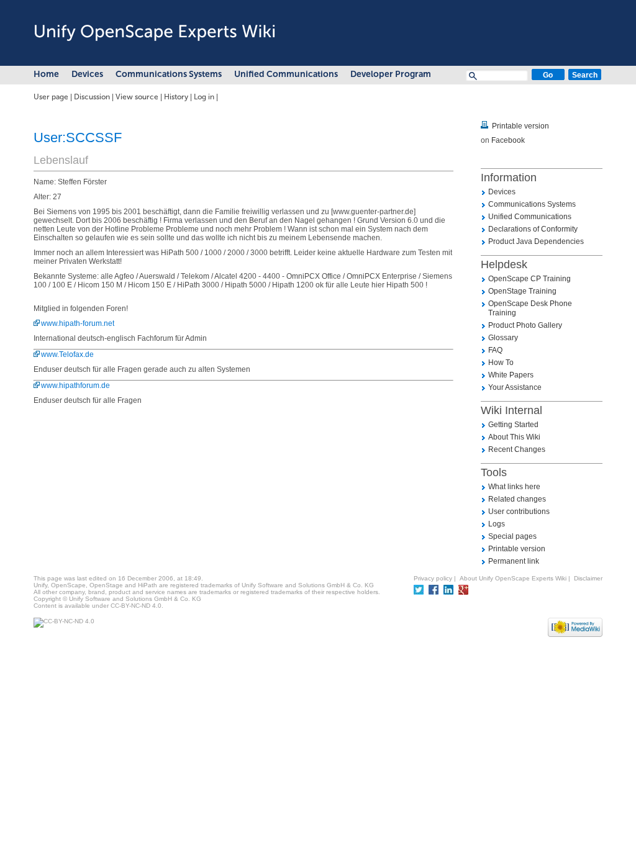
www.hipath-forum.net (77, 323)
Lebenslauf (61, 160)
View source (137, 96)
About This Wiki (514, 437)
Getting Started (513, 424)
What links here (514, 486)
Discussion (92, 96)
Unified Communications (286, 74)
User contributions (519, 511)
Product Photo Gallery (525, 325)
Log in (204, 96)
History (176, 96)
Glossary (503, 337)
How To (501, 362)
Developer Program (390, 74)
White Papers (511, 375)
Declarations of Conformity (533, 229)
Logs (496, 524)
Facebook (508, 140)
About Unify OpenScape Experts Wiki (513, 578)
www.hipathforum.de (75, 385)
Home (46, 74)
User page (51, 96)
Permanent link (513, 561)
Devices (87, 74)
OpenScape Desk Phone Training (530, 308)
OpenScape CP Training (529, 278)
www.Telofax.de (67, 354)
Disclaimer (588, 578)
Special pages (512, 536)
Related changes (517, 499)
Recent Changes (516, 449)
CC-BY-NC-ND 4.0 (136, 605)
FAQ (495, 350)
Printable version (520, 126)
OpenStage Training (522, 291)
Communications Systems (169, 74)
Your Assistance (515, 387)
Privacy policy (433, 578)
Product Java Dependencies (536, 241)
